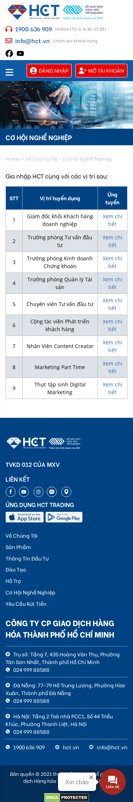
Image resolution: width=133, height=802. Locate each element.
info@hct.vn (32, 40)
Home (13, 158)
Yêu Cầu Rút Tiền (26, 603)
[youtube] (20, 52)
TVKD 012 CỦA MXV (32, 464)
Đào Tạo (16, 569)
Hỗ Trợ (13, 580)
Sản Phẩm (18, 547)
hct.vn (70, 747)
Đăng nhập (53, 70)
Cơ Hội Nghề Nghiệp (30, 592)
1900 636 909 (33, 28)
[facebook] (9, 52)
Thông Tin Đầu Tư (27, 558)
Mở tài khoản (106, 70)
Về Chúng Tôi (22, 535)
